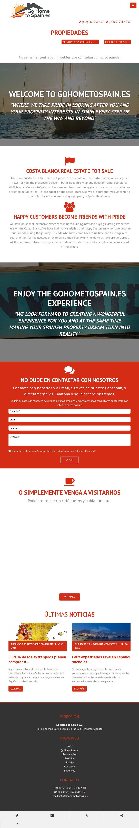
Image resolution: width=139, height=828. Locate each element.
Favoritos (69, 770)
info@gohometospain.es (73, 796)
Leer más (16, 688)
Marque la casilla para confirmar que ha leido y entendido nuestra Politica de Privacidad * (54, 451)
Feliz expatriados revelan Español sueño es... (101, 659)
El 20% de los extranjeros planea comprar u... (37, 659)
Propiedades (69, 754)
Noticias (69, 762)
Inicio (70, 746)
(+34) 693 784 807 (120, 22)
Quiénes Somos (69, 750)
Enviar (69, 459)
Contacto (69, 766)
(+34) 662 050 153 (93, 22)
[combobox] (80, 42)
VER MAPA (69, 597)
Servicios (69, 758)
